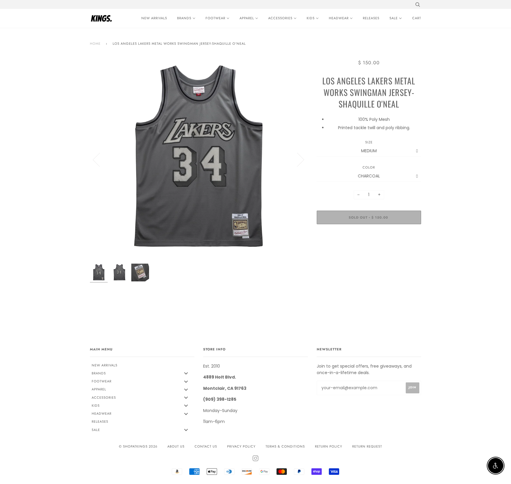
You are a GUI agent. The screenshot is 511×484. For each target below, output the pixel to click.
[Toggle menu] (186, 373)
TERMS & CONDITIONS (285, 446)
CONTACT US (206, 446)
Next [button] (297, 159)
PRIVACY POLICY (241, 446)
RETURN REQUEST (367, 446)
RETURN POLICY (328, 446)
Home (95, 43)
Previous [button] (100, 159)
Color (369, 167)
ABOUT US (176, 446)
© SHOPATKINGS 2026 (138, 446)
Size (369, 142)
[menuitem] (153, 18)
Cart (416, 18)
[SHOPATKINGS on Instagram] (256, 459)
